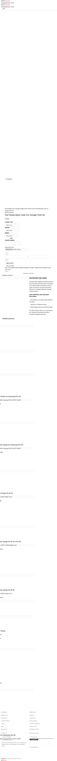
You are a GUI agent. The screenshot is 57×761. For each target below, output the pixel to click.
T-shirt (2, 723)
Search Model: (10, 240)
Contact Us (32, 718)
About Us (32, 715)
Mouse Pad (4, 729)
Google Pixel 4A (24, 208)
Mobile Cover (12, 208)
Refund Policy (33, 726)
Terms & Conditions (35, 723)
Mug (2, 726)
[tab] (28, 273)
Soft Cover (32, 208)
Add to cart (9, 263)
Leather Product (5, 720)
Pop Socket (4, 718)
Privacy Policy (33, 720)
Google (18, 208)
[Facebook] (32, 752)
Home (6, 208)
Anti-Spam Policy (34, 729)
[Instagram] (36, 752)
